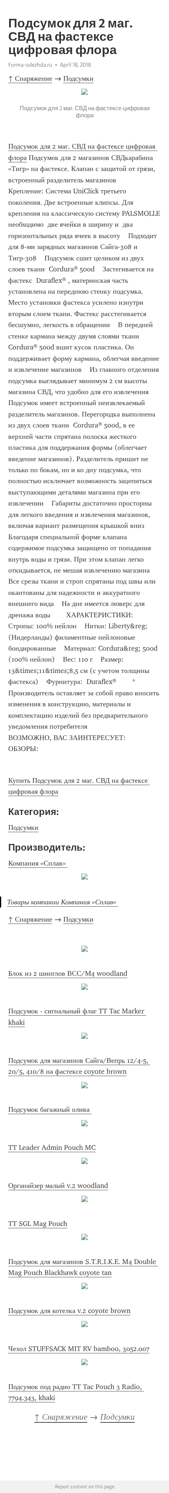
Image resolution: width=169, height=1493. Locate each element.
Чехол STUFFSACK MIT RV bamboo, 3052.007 (78, 1348)
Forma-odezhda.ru (30, 64)
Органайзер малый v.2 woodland (58, 1185)
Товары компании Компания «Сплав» (62, 902)
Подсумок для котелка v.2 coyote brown (69, 1310)
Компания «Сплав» (38, 863)
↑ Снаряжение (30, 78)
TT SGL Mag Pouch (37, 1223)
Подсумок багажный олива (50, 1109)
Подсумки (78, 78)
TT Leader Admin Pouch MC (52, 1147)
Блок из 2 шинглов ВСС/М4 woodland (67, 973)
